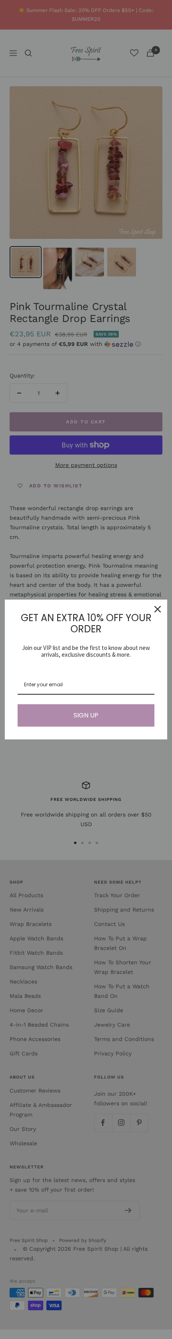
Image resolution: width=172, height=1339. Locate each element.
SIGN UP (86, 715)
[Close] (157, 609)
